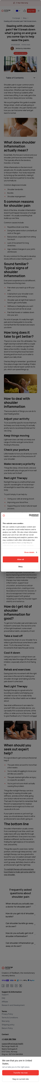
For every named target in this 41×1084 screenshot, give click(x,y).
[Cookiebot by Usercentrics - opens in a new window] (29, 515)
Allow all (20, 559)
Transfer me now (20, 1073)
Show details (29, 552)
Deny (20, 567)
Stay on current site (20, 1079)
